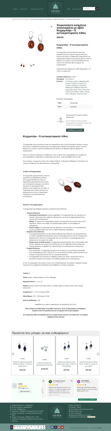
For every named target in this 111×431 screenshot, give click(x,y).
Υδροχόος (72, 94)
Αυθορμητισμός (84, 81)
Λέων (80, 89)
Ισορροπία (82, 85)
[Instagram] (55, 427)
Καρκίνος (84, 87)
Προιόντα (23, 9)
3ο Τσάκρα (69, 81)
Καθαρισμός (69, 87)
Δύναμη (68, 83)
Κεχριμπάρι (69, 89)
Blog (68, 9)
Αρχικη (15, 9)
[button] (51, 26)
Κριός (75, 89)
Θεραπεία (75, 85)
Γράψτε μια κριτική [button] (25, 391)
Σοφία (82, 91)
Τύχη (67, 94)
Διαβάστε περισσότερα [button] (49, 395)
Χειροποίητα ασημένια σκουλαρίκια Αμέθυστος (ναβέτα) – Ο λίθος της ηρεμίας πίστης (22, 364)
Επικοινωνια (76, 9)
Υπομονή (80, 94)
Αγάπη (76, 81)
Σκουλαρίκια (74, 91)
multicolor (73, 106)
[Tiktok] (58, 427)
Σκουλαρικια (25, 19)
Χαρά (85, 94)
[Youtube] (62, 427)
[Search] (97, 8)
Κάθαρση (77, 87)
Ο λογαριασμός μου (36, 9)
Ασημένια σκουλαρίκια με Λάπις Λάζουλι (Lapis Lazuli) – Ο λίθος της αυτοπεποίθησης (66, 364)
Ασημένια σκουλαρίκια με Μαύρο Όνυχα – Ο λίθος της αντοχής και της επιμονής (88, 364)
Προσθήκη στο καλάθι (75, 130)
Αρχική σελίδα (16, 19)
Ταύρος (87, 91)
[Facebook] (52, 427)
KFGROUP (99, 428)
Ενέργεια (74, 83)
